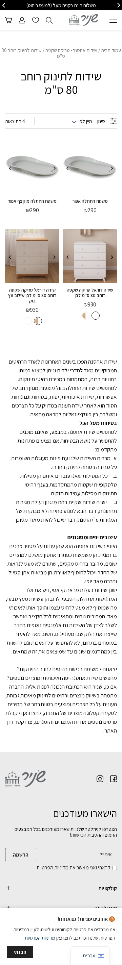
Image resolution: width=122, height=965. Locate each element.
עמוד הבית (111, 50)
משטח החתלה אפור (90, 201)
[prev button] (118, 5)
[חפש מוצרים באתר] (49, 20)
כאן (26, 713)
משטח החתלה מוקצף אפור (32, 201)
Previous (112, 169)
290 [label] (90, 210)
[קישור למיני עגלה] (8, 20)
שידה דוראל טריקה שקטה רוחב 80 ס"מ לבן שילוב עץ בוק (32, 295)
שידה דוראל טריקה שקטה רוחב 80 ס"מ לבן (90, 292)
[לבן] (96, 316)
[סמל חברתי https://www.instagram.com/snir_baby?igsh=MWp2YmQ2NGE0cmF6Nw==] (100, 778)
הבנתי (20, 952)
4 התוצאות (15, 121)
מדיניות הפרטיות (52, 867)
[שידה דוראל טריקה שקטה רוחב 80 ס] (90, 256)
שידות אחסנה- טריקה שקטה (71, 50)
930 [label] (89, 304)
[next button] (4, 5)
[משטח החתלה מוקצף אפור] (32, 167)
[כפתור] (35, 20)
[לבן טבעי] (85, 316)
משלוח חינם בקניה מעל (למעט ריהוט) (61, 5)
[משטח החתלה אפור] (90, 167)
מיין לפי (85, 121)
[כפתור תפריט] (113, 19)
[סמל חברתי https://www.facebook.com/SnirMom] (113, 778)
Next (68, 169)
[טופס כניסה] (22, 20)
